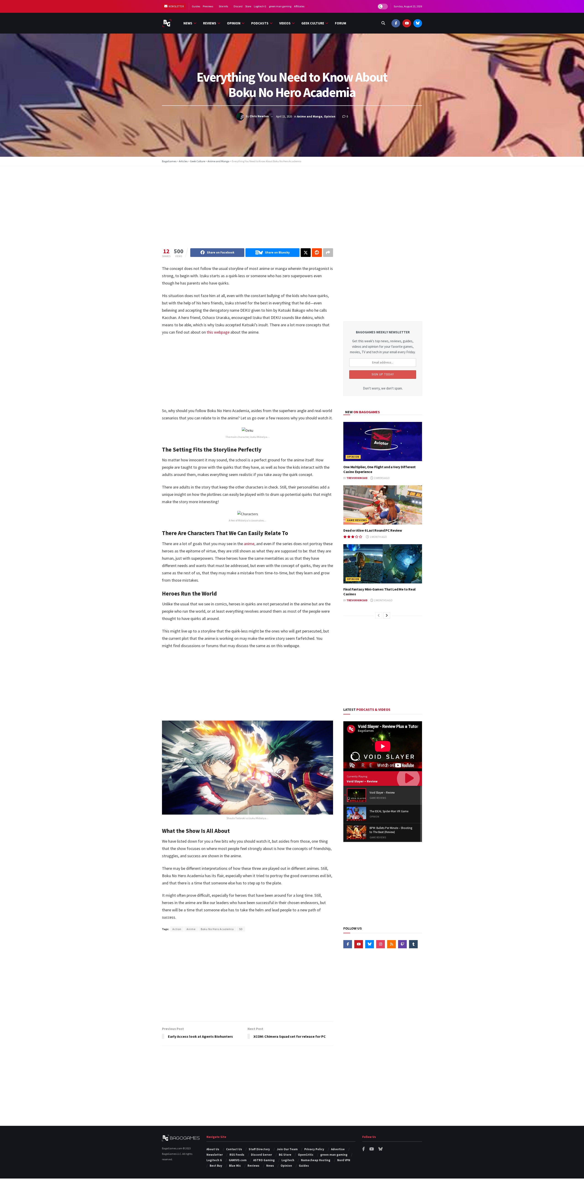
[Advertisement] (292, 203)
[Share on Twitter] (306, 252)
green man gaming (280, 6)
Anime (191, 929)
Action (176, 929)
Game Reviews (357, 520)
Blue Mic (235, 1166)
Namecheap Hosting (315, 1160)
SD (241, 929)
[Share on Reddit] (317, 252)
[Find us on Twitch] (402, 944)
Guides (196, 6)
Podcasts (260, 23)
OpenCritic (305, 1155)
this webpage (218, 332)
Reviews (209, 23)
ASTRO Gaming (264, 1160)
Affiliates (299, 6)
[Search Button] (383, 23)
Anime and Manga (309, 116)
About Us (212, 1149)
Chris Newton (259, 116)
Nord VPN (343, 1160)
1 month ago (378, 536)
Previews (208, 6)
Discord (238, 6)
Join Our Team (287, 1149)
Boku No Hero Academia (217, 929)
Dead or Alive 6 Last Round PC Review (372, 530)
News (187, 23)
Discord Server (261, 1155)
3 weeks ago (382, 478)
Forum (340, 23)
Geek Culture (312, 23)
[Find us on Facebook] (395, 23)
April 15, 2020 (284, 116)
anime (249, 543)
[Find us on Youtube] (406, 23)
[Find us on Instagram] (380, 944)
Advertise (338, 1149)
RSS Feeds (236, 1155)
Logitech (288, 1160)
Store (248, 6)
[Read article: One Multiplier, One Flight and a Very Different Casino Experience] (382, 441)
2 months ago (383, 600)
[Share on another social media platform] (328, 252)
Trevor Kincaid (357, 478)
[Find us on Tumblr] (413, 944)
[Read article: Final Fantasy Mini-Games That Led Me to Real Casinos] (382, 564)
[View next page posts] (386, 615)
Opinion (233, 23)
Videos (285, 23)
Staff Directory (259, 1149)
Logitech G (260, 6)
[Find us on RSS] (391, 944)
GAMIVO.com (238, 1160)
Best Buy (216, 1166)
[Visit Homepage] (167, 23)
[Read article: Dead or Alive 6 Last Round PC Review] (382, 505)
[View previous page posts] (378, 615)
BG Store (285, 1155)
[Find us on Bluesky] (417, 23)
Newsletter (176, 6)
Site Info (223, 6)
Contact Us (234, 1149)
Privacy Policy (314, 1149)
